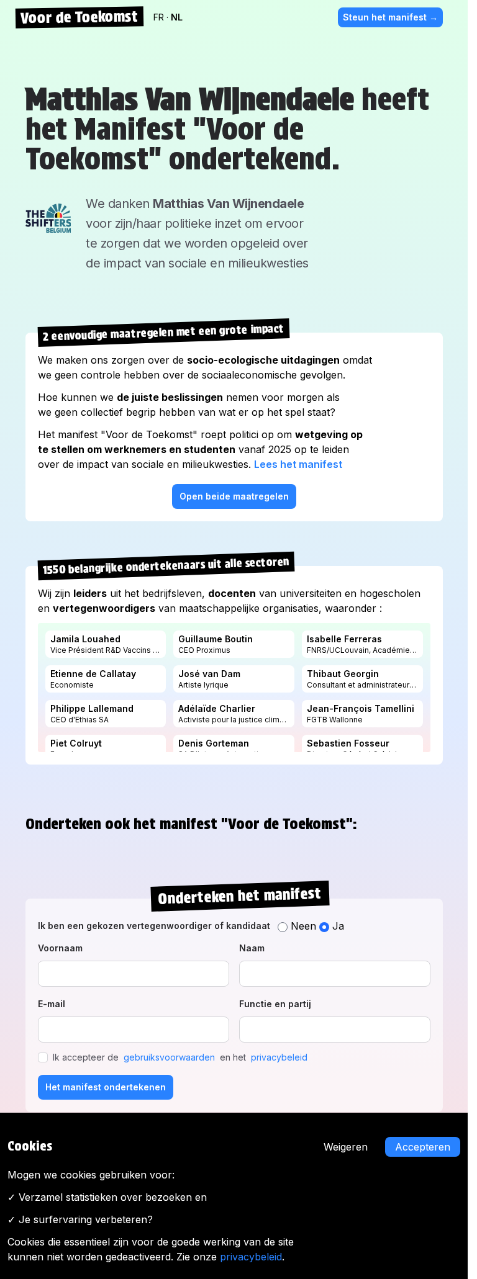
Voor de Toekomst (79, 17)
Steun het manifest (390, 17)
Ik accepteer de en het (180, 1057)
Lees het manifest (298, 464)
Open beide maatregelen (234, 496)
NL (177, 17)
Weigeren (346, 1147)
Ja (336, 926)
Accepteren (422, 1147)
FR (159, 17)
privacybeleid (279, 1057)
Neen (303, 926)
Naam (252, 948)
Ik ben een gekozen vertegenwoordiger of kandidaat (154, 925)
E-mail (51, 1004)
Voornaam (60, 948)
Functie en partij (275, 1004)
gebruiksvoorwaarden (169, 1057)
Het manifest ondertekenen (105, 1087)
